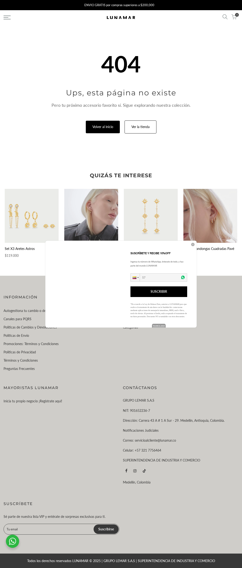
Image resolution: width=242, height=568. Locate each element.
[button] (135, 277)
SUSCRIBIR (159, 291)
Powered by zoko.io (159, 325)
